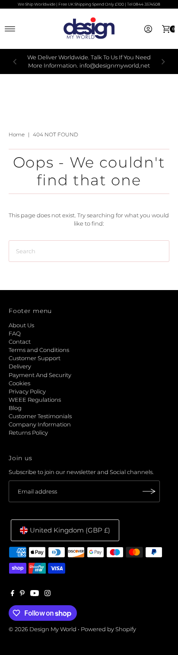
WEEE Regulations (35, 400)
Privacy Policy (27, 391)
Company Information (40, 424)
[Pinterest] (22, 594)
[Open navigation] (10, 29)
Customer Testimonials (40, 416)
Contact (20, 342)
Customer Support (34, 358)
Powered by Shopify (108, 629)
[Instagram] (47, 594)
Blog (15, 408)
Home (17, 134)
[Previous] (15, 61)
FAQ (15, 333)
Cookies (19, 383)
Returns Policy (28, 432)
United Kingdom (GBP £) (70, 530)
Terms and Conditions (39, 350)
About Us (21, 325)
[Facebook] (12, 594)
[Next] (163, 61)
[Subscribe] (149, 491)
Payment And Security (40, 375)
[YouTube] (34, 594)
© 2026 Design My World (42, 629)
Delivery (20, 366)
